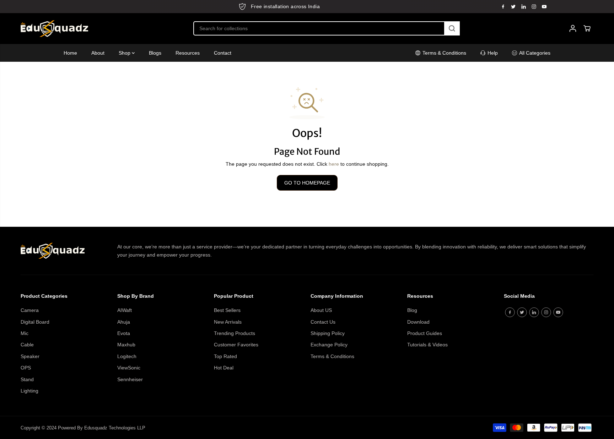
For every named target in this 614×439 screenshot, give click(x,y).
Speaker (30, 356)
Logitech (126, 356)
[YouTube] (544, 6)
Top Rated (225, 356)
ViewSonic (128, 368)
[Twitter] (513, 6)
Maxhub (126, 344)
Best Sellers (227, 310)
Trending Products (234, 333)
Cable (27, 344)
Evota (123, 333)
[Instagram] (534, 6)
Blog (412, 310)
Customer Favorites (236, 344)
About (97, 53)
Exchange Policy (329, 344)
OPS (26, 368)
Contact (222, 53)
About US (321, 310)
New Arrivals (228, 322)
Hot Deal (223, 368)
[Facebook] (503, 6)
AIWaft (124, 310)
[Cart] (587, 28)
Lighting (29, 391)
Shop (125, 53)
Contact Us (323, 322)
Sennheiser (130, 379)
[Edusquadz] (54, 28)
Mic (24, 333)
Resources (188, 53)
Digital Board (35, 322)
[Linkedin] (523, 6)
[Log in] (572, 28)
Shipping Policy (328, 333)
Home (70, 53)
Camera (30, 310)
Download (418, 322)
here (334, 164)
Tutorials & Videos (427, 344)
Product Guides (424, 333)
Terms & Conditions (332, 356)
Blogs (155, 53)
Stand (27, 379)
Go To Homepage (307, 183)
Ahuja (123, 322)
